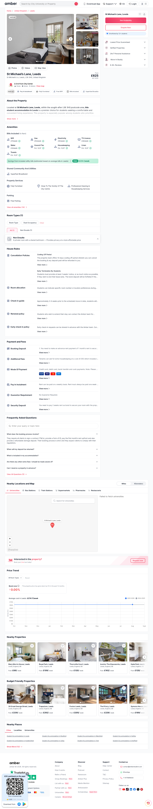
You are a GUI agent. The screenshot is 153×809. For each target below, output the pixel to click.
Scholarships (83, 792)
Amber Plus (82, 779)
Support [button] (109, 4)
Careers (58, 797)
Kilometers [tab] (138, 484)
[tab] (13, 490)
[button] (27, 774)
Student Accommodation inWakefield (89, 736)
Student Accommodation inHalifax (124, 736)
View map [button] (40, 86)
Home (9, 11)
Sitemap (106, 783)
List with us (59, 783)
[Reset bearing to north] (10, 545)
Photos (14, 68)
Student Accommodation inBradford (54, 736)
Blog (79, 766)
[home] (11, 3)
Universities (59, 792)
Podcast (81, 770)
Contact (106, 770)
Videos (27, 68)
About (57, 766)
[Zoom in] (10, 538)
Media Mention (83, 783)
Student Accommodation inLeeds (18, 736)
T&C (104, 774)
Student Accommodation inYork (88, 741)
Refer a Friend (60, 774)
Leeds (32, 11)
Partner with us (61, 788)
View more (43, 353)
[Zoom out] (10, 542)
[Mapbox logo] (13, 549)
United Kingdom (20, 11)
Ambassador (83, 788)
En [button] (124, 4)
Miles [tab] (124, 484)
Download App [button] (93, 4)
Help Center (107, 766)
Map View (42, 68)
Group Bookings (61, 779)
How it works (60, 770)
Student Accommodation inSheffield (125, 741)
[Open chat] (149, 805)
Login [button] (134, 4)
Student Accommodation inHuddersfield (20, 741)
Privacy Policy (108, 779)
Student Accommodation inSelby (53, 741)
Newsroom (82, 774)
